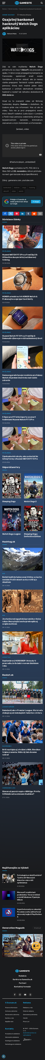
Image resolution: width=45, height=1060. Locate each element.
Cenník (25, 1018)
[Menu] (3, 3)
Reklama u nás (28, 1007)
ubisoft (6, 191)
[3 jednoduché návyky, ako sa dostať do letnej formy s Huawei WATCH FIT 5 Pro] (22, 438)
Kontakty (9, 1029)
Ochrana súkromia (11, 1011)
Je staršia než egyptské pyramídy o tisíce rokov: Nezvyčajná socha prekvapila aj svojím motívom (21, 621)
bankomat (7, 187)
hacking (32, 187)
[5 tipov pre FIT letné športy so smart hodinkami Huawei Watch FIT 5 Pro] (22, 399)
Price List (26, 1021)
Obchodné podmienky (30, 1014)
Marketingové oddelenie (13, 1044)
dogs (24, 187)
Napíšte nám (9, 1021)
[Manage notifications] (3, 1056)
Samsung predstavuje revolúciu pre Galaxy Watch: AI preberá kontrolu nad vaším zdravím (22, 377)
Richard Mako (12, 34)
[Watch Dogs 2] (33, 485)
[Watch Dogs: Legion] (11, 518)
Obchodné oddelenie (12, 1037)
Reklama (27, 1003)
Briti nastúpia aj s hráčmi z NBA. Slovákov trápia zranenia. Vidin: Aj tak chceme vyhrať (21, 752)
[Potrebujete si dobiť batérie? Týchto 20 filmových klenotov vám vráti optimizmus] (8, 878)
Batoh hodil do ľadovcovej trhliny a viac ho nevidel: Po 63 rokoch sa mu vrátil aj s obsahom (22, 579)
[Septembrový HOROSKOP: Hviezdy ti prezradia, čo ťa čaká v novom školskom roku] (22, 642)
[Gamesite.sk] (23, 3)
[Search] (41, 3)
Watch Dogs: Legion (11, 534)
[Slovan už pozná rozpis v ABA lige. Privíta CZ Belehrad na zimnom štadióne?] (22, 773)
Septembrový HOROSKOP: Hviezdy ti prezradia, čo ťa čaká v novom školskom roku (20, 663)
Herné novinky (13, 9)
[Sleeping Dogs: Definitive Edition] (33, 518)
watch (21, 191)
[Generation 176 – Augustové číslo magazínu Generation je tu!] (22, 945)
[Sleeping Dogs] (11, 485)
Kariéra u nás (9, 1018)
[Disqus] (22, 831)
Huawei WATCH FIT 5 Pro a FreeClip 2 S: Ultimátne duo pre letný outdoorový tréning (20, 257)
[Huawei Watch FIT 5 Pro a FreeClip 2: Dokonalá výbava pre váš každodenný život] (22, 318)
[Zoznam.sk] (27, 1040)
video (14, 191)
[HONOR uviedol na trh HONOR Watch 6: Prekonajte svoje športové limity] (22, 278)
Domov (4, 9)
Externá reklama (28, 1011)
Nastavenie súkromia (12, 1014)
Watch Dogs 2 (30, 501)
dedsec (17, 187)
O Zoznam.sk (10, 1003)
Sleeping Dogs (9, 501)
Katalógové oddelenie (12, 1041)
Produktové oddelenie (12, 1034)
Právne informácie (11, 1007)
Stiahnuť (37, 928)
